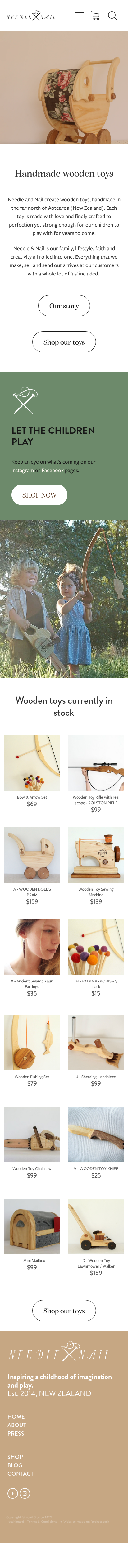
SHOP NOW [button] (39, 494)
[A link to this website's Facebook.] (12, 1493)
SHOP (15, 1457)
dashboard (16, 1521)
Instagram (22, 470)
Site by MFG (43, 1517)
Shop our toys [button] (64, 341)
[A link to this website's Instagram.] (25, 1493)
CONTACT (20, 1474)
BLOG (14, 1465)
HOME (16, 1417)
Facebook (53, 470)
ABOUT (16, 1425)
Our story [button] (64, 305)
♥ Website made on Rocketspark (84, 1521)
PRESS (15, 1434)
